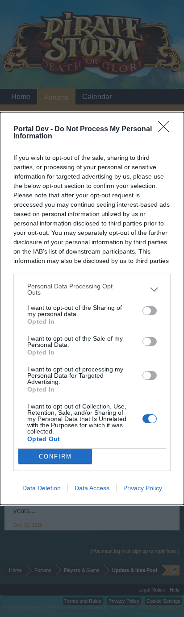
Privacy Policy (142, 488)
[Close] (166, 129)
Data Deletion (41, 488)
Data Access (92, 488)
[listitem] (92, 289)
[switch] (149, 310)
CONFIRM (55, 456)
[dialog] (92, 308)
